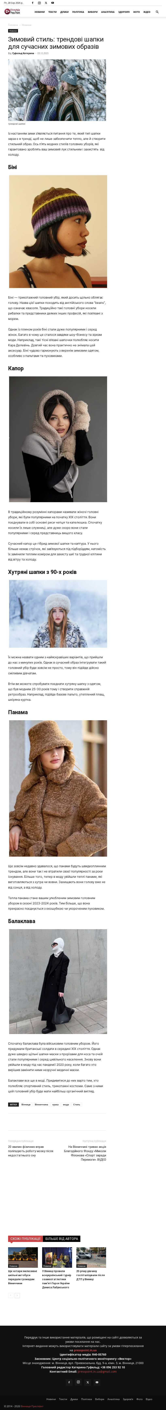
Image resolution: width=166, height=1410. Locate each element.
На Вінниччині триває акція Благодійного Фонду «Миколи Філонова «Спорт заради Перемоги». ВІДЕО (85, 1153)
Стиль (76, 1104)
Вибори (93, 11)
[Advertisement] (57, 1205)
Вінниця (25, 1104)
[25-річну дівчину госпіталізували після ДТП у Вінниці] (91, 1257)
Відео (147, 11)
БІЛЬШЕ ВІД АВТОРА (61, 1239)
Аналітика (108, 11)
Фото (136, 11)
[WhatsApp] (80, 1122)
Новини (40, 11)
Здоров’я (124, 11)
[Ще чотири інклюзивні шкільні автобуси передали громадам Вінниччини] (23, 1257)
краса (55, 1104)
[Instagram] (39, 3)
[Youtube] (53, 3)
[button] (157, 12)
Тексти (52, 11)
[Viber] (71, 1122)
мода (66, 1104)
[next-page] (17, 1295)
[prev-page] (10, 1295)
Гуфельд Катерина (23, 53)
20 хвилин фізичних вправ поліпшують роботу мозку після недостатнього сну (30, 1151)
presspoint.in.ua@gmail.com (97, 1371)
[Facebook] (33, 3)
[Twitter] (46, 3)
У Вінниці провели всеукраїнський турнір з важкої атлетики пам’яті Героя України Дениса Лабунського (56, 1279)
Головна (13, 25)
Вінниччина (41, 1104)
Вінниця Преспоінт (32, 1406)
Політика (78, 11)
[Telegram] (62, 1122)
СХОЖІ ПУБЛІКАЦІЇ (25, 1239)
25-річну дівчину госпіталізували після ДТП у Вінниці (90, 1275)
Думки (64, 11)
